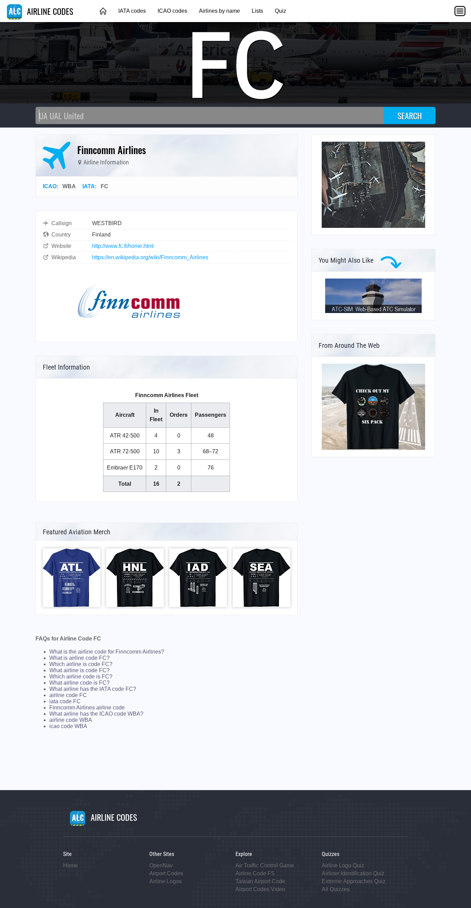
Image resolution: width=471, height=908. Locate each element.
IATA (88, 186)
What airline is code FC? (79, 670)
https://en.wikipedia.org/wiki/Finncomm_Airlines (150, 257)
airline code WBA (70, 720)
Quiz (280, 11)
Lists (257, 11)
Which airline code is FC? (80, 676)
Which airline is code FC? (80, 664)
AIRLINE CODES (49, 11)
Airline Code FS (255, 873)
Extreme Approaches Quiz (353, 881)
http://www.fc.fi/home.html (123, 246)
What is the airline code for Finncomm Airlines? (106, 652)
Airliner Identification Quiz (353, 873)
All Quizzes (336, 889)
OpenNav (161, 865)
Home (70, 865)
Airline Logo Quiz (343, 865)
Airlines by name (219, 11)
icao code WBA (68, 726)
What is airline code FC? (79, 658)
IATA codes (132, 11)
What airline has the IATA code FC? (92, 689)
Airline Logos (165, 881)
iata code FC (65, 701)
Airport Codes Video (260, 889)
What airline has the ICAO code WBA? (96, 714)
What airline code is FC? (79, 683)
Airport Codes (166, 873)
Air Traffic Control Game (265, 865)
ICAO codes (172, 11)
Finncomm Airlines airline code (87, 707)
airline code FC (68, 695)
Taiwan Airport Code (260, 881)
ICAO (50, 186)
